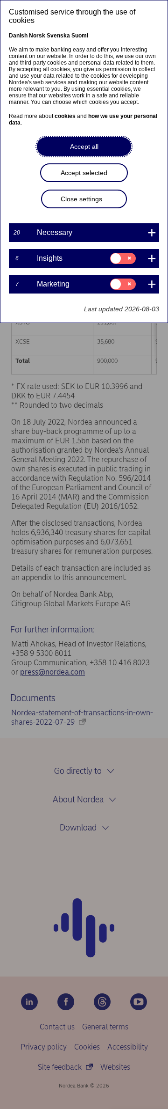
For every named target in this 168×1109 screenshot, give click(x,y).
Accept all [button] (84, 146)
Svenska (58, 35)
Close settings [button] (81, 199)
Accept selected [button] (84, 172)
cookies (65, 116)
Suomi (79, 35)
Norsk (37, 35)
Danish (18, 35)
